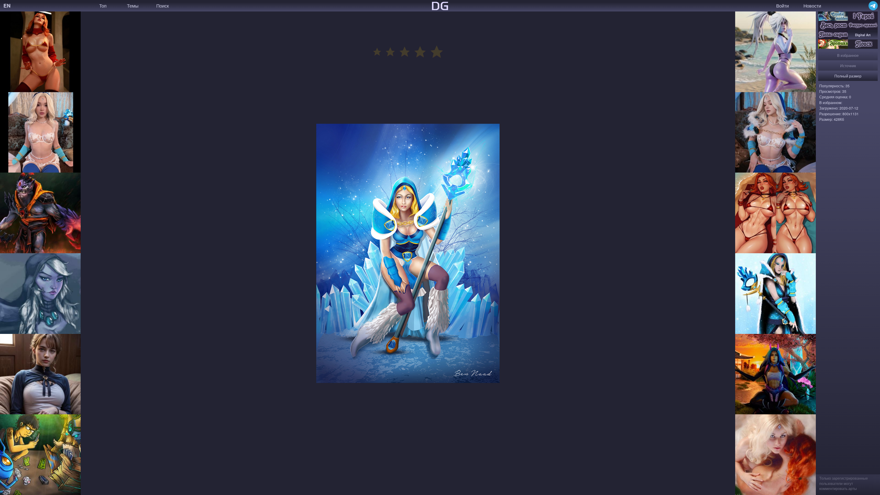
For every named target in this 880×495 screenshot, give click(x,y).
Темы (132, 5)
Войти (782, 5)
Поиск (162, 5)
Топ (103, 5)
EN (7, 5)
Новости (812, 5)
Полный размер (847, 76)
